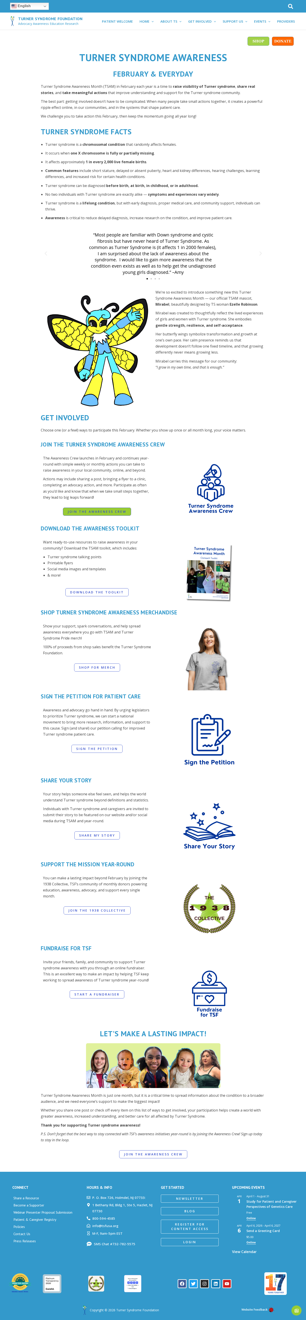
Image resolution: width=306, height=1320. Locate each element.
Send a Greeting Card (263, 1231)
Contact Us (21, 1234)
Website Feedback (254, 1309)
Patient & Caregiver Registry (34, 1219)
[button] (291, 7)
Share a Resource (26, 1198)
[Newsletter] (296, 1310)
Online (251, 1218)
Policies (19, 1226)
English (24, 6)
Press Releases (24, 1241)
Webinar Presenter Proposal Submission (42, 1212)
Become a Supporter (28, 1205)
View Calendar (244, 1251)
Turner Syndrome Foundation (50, 18)
